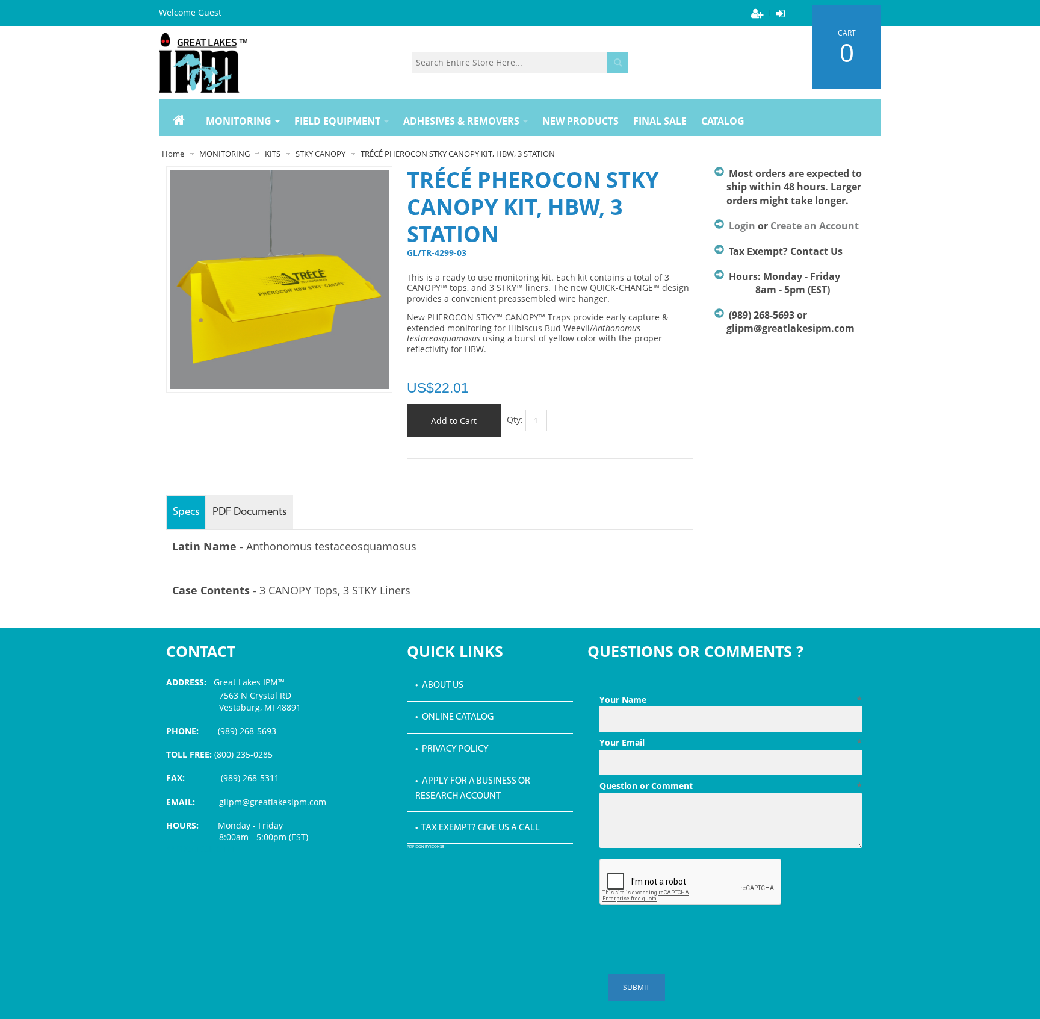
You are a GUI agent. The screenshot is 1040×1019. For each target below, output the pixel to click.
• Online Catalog (454, 717)
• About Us (439, 685)
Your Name (730, 699)
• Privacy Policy (452, 749)
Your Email (730, 742)
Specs (186, 512)
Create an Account (814, 225)
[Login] (780, 13)
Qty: (515, 419)
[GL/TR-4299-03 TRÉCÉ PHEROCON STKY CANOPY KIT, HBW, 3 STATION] (279, 175)
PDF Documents (249, 512)
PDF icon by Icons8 (425, 847)
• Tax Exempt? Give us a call (477, 828)
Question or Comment (730, 785)
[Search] (617, 62)
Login (742, 225)
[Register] (757, 13)
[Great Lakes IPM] (203, 63)
